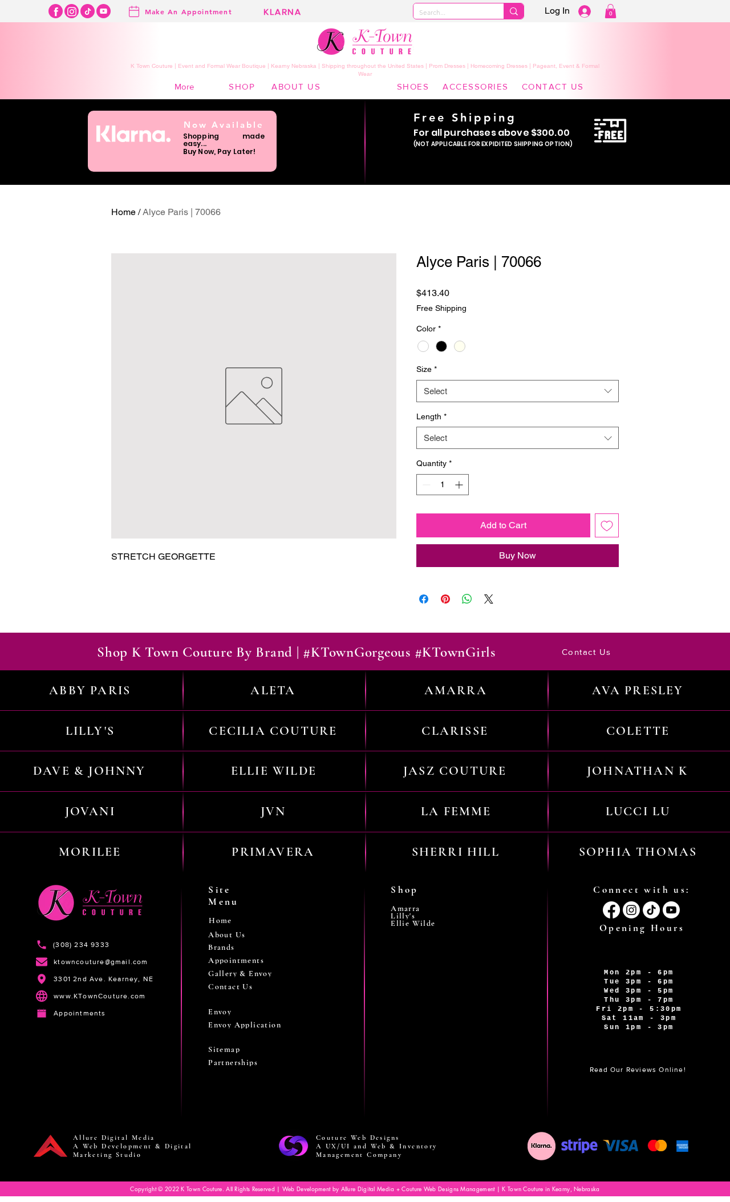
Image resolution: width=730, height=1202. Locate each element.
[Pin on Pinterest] (445, 599)
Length (431, 416)
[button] (611, 11)
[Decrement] (425, 485)
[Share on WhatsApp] (467, 599)
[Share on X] (489, 599)
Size (426, 369)
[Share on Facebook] (424, 599)
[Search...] (514, 11)
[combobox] (517, 391)
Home (123, 212)
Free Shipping (441, 308)
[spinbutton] (442, 485)
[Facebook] (55, 11)
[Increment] (460, 485)
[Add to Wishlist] (607, 525)
